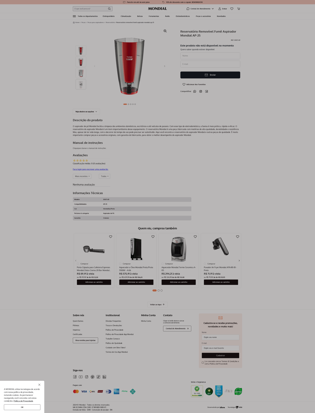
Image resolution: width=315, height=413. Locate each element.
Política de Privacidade (23, 401)
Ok (22, 407)
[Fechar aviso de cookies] (39, 385)
